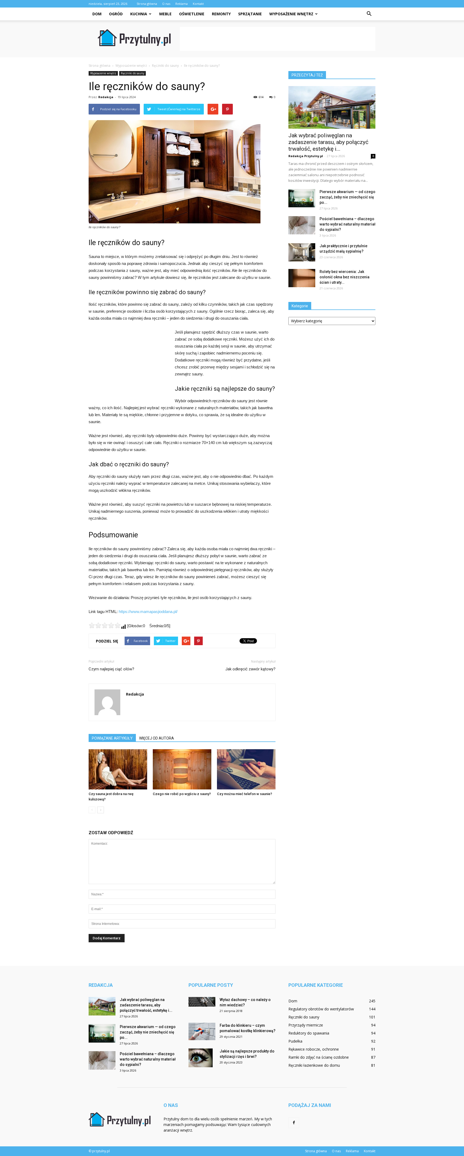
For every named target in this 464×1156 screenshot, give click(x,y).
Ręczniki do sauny (132, 73)
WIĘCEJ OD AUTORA (156, 738)
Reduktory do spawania (308, 1033)
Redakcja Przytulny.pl (305, 156)
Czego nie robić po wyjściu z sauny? (182, 794)
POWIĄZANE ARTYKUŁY (112, 738)
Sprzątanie (250, 13)
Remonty (221, 13)
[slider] (105, 625)
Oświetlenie (191, 13)
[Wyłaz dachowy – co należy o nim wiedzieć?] (202, 1002)
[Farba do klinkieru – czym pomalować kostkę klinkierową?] (202, 1031)
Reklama (181, 4)
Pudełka (295, 1041)
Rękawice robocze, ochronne (313, 1049)
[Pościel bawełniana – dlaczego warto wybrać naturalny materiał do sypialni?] (301, 225)
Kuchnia (138, 13)
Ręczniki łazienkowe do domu (314, 1065)
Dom (97, 13)
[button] (369, 14)
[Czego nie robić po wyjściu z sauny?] (182, 769)
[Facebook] (293, 1122)
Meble (165, 13)
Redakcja (105, 97)
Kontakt (198, 4)
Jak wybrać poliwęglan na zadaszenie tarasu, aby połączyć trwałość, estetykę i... (328, 142)
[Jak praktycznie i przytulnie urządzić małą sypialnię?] (301, 252)
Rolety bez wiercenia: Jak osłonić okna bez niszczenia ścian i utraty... (344, 277)
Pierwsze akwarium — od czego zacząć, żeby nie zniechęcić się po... (347, 197)
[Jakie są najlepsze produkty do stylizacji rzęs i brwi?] (201, 1057)
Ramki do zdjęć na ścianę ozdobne (318, 1057)
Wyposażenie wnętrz (291, 13)
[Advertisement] (277, 39)
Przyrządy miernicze (305, 1025)
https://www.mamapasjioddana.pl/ (148, 611)
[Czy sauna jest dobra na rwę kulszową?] (118, 769)
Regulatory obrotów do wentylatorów (321, 1008)
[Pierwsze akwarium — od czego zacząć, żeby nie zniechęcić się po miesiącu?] (301, 198)
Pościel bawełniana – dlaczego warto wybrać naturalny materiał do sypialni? (347, 224)
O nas (166, 4)
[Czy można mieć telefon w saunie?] (246, 769)
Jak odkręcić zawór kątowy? (250, 669)
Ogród (116, 13)
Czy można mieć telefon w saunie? (244, 794)
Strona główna (147, 4)
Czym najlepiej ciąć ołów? (111, 669)
